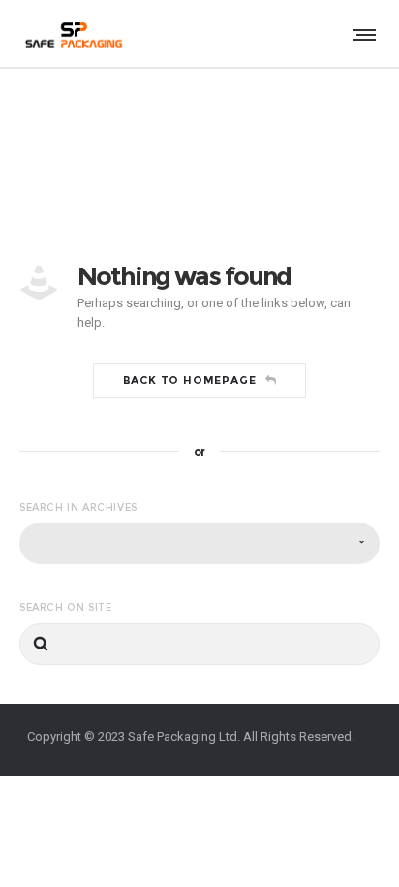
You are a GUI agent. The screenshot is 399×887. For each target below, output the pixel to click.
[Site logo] (72, 34)
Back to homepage (190, 380)
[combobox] (199, 543)
